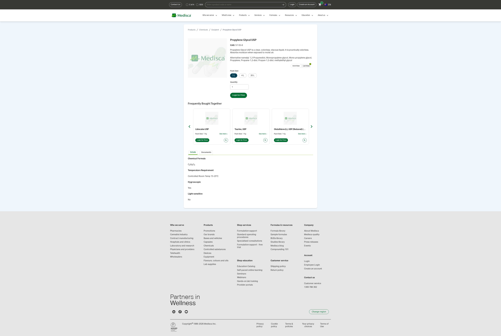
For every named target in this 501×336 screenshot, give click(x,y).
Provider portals (245, 285)
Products (243, 15)
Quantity (233, 82)
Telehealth (175, 253)
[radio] (187, 5)
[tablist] (250, 152)
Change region (319, 312)
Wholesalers (176, 257)
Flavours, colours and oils (216, 261)
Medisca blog (277, 246)
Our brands (209, 234)
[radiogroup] (194, 5)
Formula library (278, 231)
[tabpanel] (250, 180)
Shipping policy (278, 266)
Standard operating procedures (247, 235)
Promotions (209, 231)
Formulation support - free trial (250, 246)
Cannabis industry (178, 234)
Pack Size (234, 71)
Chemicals (203, 30)
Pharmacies (175, 231)
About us (321, 15)
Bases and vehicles (213, 238)
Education (306, 15)
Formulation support (247, 231)
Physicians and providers (182, 249)
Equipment (209, 257)
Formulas (273, 15)
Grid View (296, 66)
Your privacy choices (308, 325)
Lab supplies (210, 264)
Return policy (277, 270)
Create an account (313, 269)
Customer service (312, 283)
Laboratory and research (182, 246)
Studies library (278, 242)
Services (258, 15)
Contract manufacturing (181, 238)
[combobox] (242, 4)
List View (306, 66)
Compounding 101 (279, 249)
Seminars (241, 274)
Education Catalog (246, 266)
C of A (191, 5)
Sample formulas (279, 234)
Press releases (311, 242)
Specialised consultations (249, 241)
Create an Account (307, 4)
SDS (201, 5)
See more (223, 134)
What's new (226, 15)
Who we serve (208, 15)
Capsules (208, 242)
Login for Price (238, 95)
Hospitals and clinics (180, 242)
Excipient (215, 30)
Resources (289, 15)
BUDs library (276, 238)
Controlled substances (215, 249)
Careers (308, 238)
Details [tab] (193, 152)
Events (307, 246)
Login (292, 4)
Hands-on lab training (247, 281)
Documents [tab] (206, 152)
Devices (207, 253)
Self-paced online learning (249, 270)
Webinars (241, 277)
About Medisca (311, 231)
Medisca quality (311, 234)
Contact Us (175, 4)
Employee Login (312, 265)
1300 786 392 (310, 287)
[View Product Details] (226, 140)
